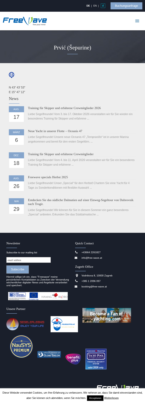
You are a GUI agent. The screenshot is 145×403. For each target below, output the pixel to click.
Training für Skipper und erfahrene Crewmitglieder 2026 (64, 108)
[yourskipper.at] (64, 324)
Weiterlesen (111, 397)
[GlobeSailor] (49, 354)
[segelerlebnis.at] (26, 324)
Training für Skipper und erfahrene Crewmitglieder (61, 154)
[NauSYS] (21, 346)
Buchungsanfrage (126, 5)
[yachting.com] (106, 324)
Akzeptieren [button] (95, 398)
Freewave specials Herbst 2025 (48, 177)
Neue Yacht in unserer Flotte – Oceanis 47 (55, 131)
